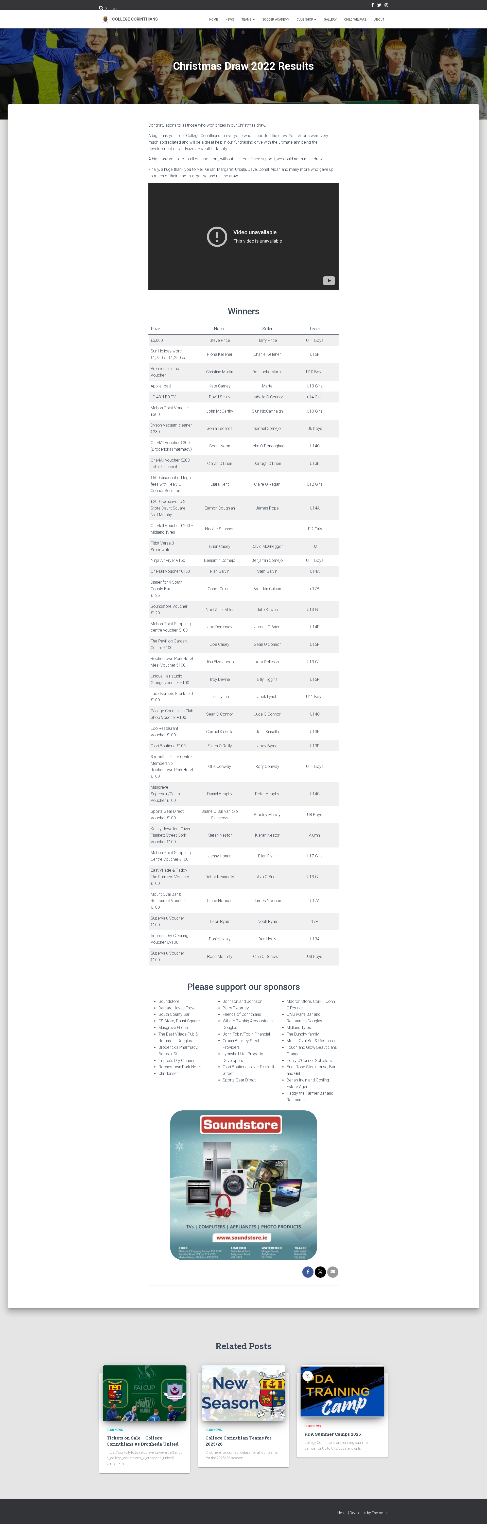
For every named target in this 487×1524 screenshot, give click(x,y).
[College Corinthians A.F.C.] (128, 19)
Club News (115, 1430)
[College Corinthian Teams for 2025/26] (243, 1393)
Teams (246, 19)
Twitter (379, 6)
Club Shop (305, 19)
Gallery (330, 19)
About (379, 19)
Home (213, 19)
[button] (253, 19)
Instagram (386, 6)
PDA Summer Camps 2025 (332, 1434)
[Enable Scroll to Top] (477, 1514)
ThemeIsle (380, 1513)
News (229, 19)
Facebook (372, 6)
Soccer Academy (275, 19)
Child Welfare (355, 19)
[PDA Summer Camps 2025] (342, 1391)
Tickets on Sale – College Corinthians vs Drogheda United (143, 1441)
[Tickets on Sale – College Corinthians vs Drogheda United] (144, 1393)
